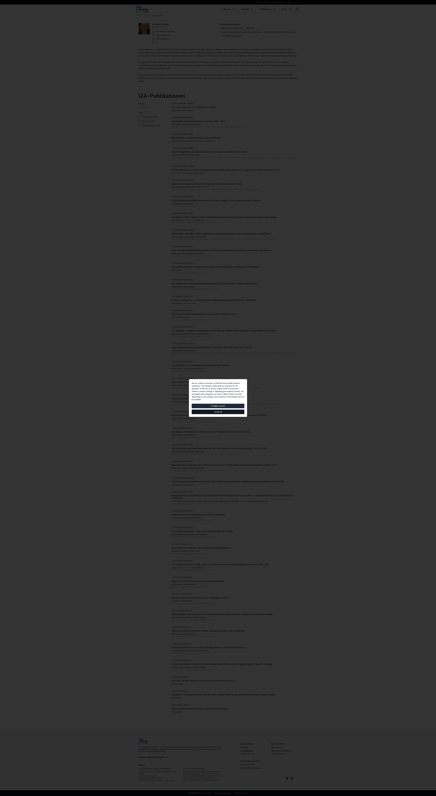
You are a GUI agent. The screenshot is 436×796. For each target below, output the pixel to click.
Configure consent (218, 406)
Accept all (218, 412)
